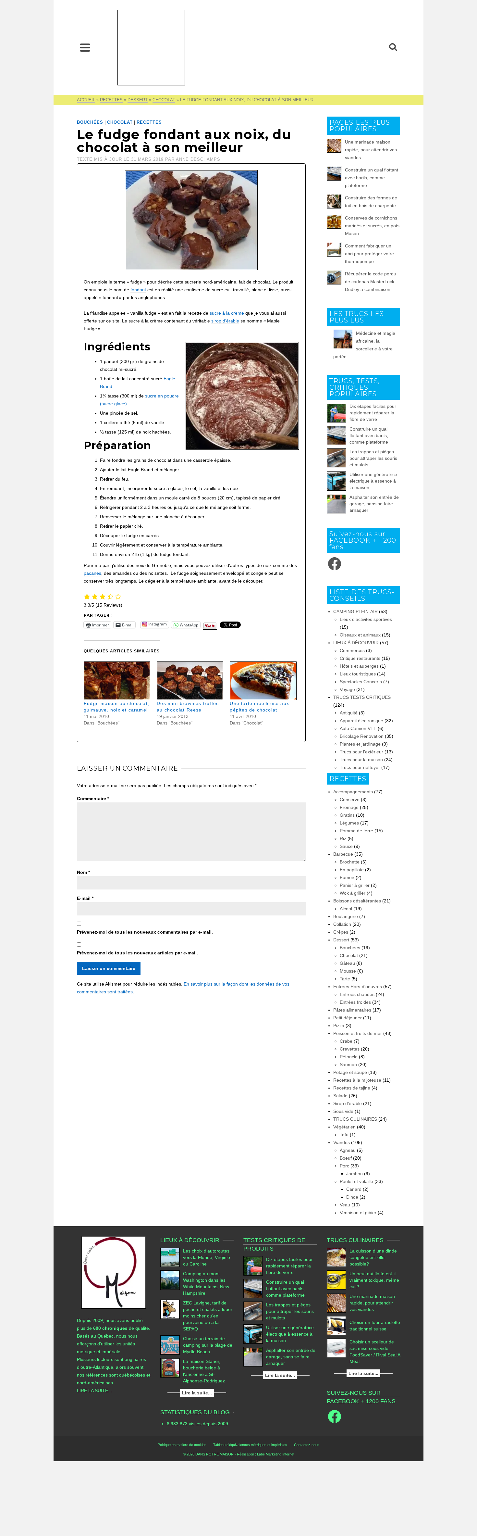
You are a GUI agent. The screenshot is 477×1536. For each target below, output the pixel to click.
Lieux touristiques (358, 673)
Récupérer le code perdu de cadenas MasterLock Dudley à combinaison (370, 281)
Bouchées (90, 122)
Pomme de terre (356, 830)
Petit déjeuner (347, 1017)
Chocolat (120, 122)
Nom (83, 872)
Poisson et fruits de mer (357, 1033)
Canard (353, 1189)
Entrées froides (355, 1002)
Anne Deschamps (198, 159)
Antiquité (349, 712)
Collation (342, 924)
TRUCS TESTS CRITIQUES (362, 697)
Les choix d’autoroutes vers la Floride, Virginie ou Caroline (206, 1257)
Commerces (352, 650)
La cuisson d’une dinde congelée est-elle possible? (373, 1257)
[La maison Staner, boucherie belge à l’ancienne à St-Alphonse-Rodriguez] (170, 1368)
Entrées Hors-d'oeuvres (357, 986)
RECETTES (149, 122)
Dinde (352, 1197)
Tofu (344, 1134)
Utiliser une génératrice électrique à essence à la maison (373, 481)
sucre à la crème (227, 313)
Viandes (341, 1142)
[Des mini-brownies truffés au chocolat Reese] (190, 680)
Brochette (350, 861)
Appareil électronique (361, 720)
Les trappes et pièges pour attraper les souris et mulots (373, 458)
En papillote (352, 869)
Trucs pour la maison (361, 759)
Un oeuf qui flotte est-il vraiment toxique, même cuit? (374, 1280)
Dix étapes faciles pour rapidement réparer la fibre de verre (372, 413)
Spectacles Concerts (361, 681)
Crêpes (340, 932)
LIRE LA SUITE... (94, 1390)
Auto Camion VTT (358, 728)
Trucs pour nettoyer (360, 767)
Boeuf (346, 1158)
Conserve (350, 799)
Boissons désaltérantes (357, 900)
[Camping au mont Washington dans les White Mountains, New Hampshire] (170, 1280)
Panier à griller (355, 885)
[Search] (393, 47)
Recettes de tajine (351, 1087)
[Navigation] (85, 47)
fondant (138, 289)
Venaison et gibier (358, 1212)
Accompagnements (353, 791)
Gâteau (347, 963)
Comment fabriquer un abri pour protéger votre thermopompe (369, 253)
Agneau (348, 1150)
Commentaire (93, 798)
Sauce (346, 846)
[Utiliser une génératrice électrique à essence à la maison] (336, 481)
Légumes (349, 822)
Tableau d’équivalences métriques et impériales (250, 1445)
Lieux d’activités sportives (366, 619)
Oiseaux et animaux (360, 634)
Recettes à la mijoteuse (357, 1080)
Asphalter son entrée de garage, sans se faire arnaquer (374, 504)
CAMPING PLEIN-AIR (355, 611)
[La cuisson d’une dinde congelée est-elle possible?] (336, 1257)
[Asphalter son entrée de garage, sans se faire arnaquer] (336, 503)
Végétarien (344, 1126)
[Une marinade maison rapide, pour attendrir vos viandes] (336, 1303)
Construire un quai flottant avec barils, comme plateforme (371, 177)
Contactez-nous (306, 1445)
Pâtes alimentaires (352, 1010)
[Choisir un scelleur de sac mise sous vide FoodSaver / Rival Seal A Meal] (336, 1348)
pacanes (92, 573)
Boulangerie (345, 916)
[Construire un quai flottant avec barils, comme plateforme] (336, 435)
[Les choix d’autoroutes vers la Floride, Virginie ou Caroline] (170, 1257)
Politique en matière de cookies (182, 1445)
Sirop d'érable (347, 1103)
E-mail (85, 898)
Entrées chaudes (357, 994)
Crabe (346, 1041)
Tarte (345, 978)
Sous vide (343, 1111)
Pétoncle (349, 1056)
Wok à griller (352, 893)
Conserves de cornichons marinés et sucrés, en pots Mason (372, 225)
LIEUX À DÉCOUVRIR (356, 642)
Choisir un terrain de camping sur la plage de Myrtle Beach (207, 1345)
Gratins (347, 815)
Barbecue (343, 854)
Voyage (347, 689)
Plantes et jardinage (360, 744)
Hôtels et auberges (359, 666)
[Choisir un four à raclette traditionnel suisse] (336, 1325)
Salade (340, 1095)
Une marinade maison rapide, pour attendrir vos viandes (371, 149)
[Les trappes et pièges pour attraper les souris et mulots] (336, 458)
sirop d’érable (225, 320)
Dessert (341, 939)
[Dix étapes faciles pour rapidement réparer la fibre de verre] (336, 412)
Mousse (348, 971)
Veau (345, 1204)
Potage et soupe (350, 1072)
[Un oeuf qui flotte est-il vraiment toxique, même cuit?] (336, 1280)
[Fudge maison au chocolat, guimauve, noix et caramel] (117, 680)
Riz (343, 838)
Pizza (338, 1025)
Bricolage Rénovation (362, 736)
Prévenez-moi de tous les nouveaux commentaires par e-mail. (145, 932)
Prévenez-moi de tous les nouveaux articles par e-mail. (137, 952)
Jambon (354, 1173)
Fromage (349, 807)
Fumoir (347, 877)
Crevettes (350, 1048)
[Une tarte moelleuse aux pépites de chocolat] (263, 680)
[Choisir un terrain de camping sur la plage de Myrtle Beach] (170, 1345)
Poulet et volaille (356, 1181)
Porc (344, 1165)
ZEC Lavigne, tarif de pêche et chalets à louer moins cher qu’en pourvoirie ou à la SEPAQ (207, 1315)
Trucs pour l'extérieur (361, 751)
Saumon (348, 1064)
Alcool (346, 908)
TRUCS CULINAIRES (355, 1119)
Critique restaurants (360, 658)
